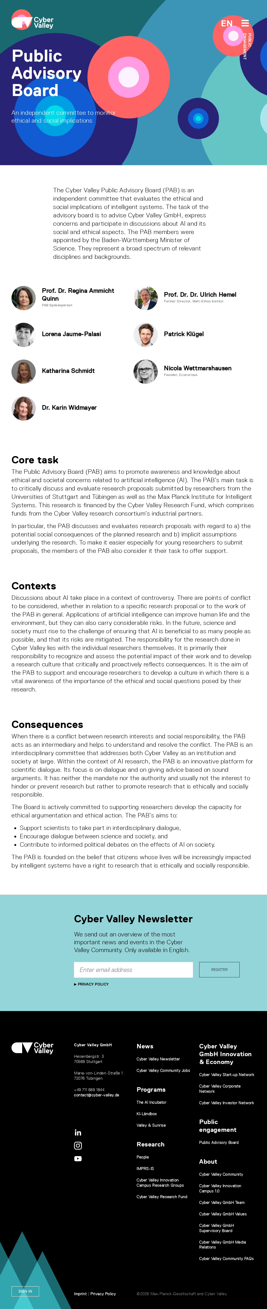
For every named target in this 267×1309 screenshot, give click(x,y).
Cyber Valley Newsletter (158, 1059)
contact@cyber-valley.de (96, 1095)
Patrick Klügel (184, 333)
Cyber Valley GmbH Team (222, 1202)
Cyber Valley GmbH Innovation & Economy (225, 1054)
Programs (151, 1089)
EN (227, 23)
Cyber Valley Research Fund (162, 1196)
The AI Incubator (152, 1102)
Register (219, 969)
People (143, 1157)
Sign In (25, 1291)
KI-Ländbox (147, 1113)
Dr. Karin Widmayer (69, 407)
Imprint (80, 1294)
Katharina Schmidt (68, 370)
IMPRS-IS (145, 1168)
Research (151, 1144)
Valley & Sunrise (151, 1125)
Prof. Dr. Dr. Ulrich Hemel (200, 294)
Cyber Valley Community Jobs (163, 1070)
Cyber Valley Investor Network (226, 1103)
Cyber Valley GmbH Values (223, 1214)
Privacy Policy (93, 984)
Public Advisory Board (219, 1142)
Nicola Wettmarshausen (198, 368)
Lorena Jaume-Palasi (71, 333)
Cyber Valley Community (221, 1174)
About (208, 1161)
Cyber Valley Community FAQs (226, 1258)
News (145, 1046)
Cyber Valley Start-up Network (226, 1074)
